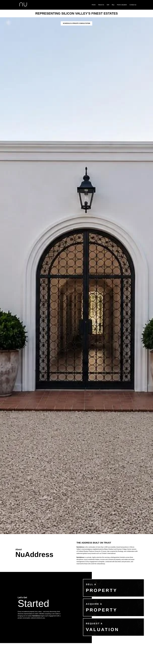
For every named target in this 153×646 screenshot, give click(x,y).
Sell (108, 4)
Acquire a (94, 604)
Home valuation (122, 4)
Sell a (91, 584)
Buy (113, 4)
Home (94, 4)
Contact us (133, 4)
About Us (101, 4)
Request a (94, 623)
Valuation (102, 629)
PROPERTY (101, 590)
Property (101, 609)
